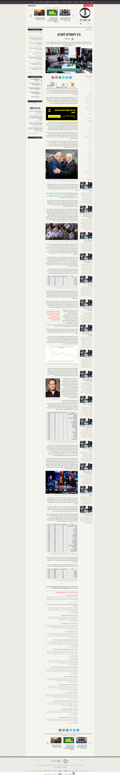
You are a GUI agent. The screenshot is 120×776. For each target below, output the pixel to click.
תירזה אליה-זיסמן (89, 157)
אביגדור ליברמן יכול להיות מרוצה (69, 717)
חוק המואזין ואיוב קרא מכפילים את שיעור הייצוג (64, 667)
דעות (87, 2)
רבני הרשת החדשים (35, 96)
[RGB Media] (61, 774)
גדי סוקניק (90, 145)
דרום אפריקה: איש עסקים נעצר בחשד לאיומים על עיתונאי (35, 64)
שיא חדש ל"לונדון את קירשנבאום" (68, 684)
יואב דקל (90, 150)
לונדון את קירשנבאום (88, 102)
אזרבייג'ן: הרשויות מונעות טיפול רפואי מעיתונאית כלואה (35, 69)
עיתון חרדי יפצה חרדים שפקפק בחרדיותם (34, 84)
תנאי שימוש (77, 770)
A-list (55, 454)
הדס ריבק (90, 148)
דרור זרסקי (90, 141)
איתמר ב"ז (40, 125)
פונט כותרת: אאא (33, 770)
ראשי (92, 2)
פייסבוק (38, 137)
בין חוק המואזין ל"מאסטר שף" (69, 623)
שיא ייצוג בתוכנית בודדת (71, 676)
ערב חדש (90, 111)
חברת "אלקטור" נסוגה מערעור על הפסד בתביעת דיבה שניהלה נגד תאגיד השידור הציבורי (65, 19)
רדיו (91, 88)
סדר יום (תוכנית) (89, 106)
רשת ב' (91, 125)
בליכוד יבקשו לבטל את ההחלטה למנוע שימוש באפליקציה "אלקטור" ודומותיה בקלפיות (35, 129)
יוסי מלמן (37, 94)
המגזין (91, 83)
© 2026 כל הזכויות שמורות (85, 770)
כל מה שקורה (36, 29)
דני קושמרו (90, 152)
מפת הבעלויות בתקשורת (63, 765)
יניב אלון (90, 143)
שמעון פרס (90, 168)
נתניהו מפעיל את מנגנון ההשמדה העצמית (34, 93)
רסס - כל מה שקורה (51, 770)
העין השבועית (47, 2)
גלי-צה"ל (90, 92)
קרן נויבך (90, 164)
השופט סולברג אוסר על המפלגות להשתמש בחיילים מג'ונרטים (35, 124)
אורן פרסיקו (67, 38)
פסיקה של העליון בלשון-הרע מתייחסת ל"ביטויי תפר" (33, 88)
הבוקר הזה (90, 113)
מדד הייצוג (89, 29)
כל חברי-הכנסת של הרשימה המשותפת (62, 261)
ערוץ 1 (91, 127)
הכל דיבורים (90, 95)
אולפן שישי (90, 129)
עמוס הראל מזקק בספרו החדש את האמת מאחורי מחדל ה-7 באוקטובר (40, 18)
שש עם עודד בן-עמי (88, 99)
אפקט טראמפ (74, 659)
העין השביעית (31, 31)
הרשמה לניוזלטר (31, 5)
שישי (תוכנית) (90, 134)
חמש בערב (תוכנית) (88, 109)
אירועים (70, 2)
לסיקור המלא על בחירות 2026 (33, 133)
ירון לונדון (90, 138)
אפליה (91, 90)
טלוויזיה (91, 86)
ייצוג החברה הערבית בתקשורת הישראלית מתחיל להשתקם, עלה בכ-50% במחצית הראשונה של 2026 (52, 19)
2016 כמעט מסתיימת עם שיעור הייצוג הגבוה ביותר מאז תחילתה (62, 605)
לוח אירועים (72, 765)
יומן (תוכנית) (90, 132)
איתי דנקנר (90, 155)
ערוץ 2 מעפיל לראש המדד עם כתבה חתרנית (65, 640)
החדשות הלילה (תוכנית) (88, 173)
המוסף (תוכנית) (89, 120)
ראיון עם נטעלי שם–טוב (37, 53)
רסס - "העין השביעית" (41, 770)
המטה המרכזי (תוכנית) (88, 136)
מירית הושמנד (89, 161)
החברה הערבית (89, 81)
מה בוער (90, 104)
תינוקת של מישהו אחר (71, 595)
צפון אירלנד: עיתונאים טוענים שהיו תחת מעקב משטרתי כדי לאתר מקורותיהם (35, 58)
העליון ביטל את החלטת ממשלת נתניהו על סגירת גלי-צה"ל (35, 39)
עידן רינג (40, 113)
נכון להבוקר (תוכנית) (88, 97)
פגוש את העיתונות (89, 118)
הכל (41, 31)
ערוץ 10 (91, 175)
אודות (35, 2)
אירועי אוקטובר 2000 (88, 171)
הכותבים (40, 2)
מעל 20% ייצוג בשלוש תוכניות (69, 615)
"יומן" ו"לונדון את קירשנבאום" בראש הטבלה (65, 649)
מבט (91, 115)
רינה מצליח (90, 166)
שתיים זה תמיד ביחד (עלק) (70, 709)
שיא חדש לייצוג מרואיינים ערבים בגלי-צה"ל (65, 701)
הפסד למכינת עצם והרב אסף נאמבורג (34, 79)
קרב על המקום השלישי (71, 631)
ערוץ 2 (91, 122)
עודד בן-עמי (90, 159)
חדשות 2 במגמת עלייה (71, 693)
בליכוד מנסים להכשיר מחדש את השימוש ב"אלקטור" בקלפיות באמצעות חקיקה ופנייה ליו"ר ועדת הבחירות (35, 118)
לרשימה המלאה (30, 72)
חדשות (37, 31)
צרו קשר (69, 770)
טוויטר (58, 770)
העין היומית (56, 2)
